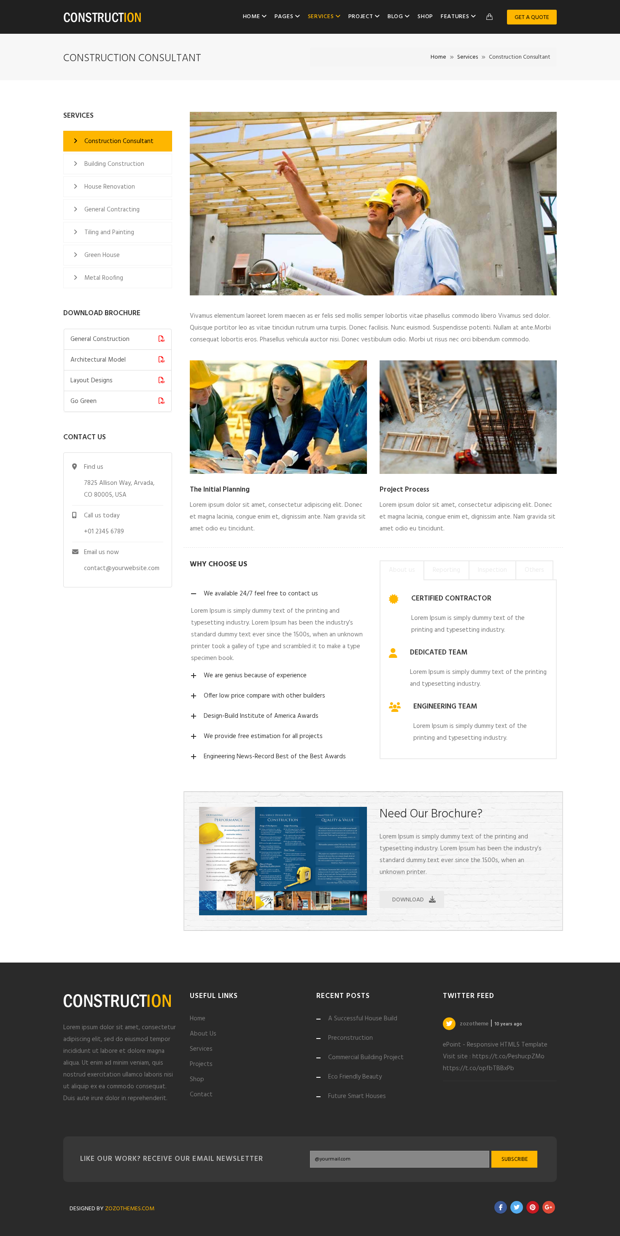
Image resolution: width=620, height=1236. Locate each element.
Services (321, 17)
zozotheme (475, 1024)
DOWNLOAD (408, 900)
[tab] (402, 570)
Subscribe (514, 1159)
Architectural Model (98, 360)
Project (361, 17)
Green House (102, 255)
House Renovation (109, 187)
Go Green (83, 401)
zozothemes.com (129, 1209)
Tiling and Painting (109, 232)
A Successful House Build (362, 1019)
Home (252, 17)
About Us (203, 1034)
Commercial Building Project (366, 1057)
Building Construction (114, 164)
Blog (396, 17)
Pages (285, 17)
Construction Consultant (119, 141)
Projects (201, 1064)
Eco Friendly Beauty (355, 1077)
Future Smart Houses (357, 1096)
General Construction (99, 339)
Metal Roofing (103, 278)
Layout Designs (91, 381)
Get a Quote (532, 17)
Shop (425, 17)
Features (456, 17)
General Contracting (112, 210)
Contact (201, 1095)
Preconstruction (350, 1038)
